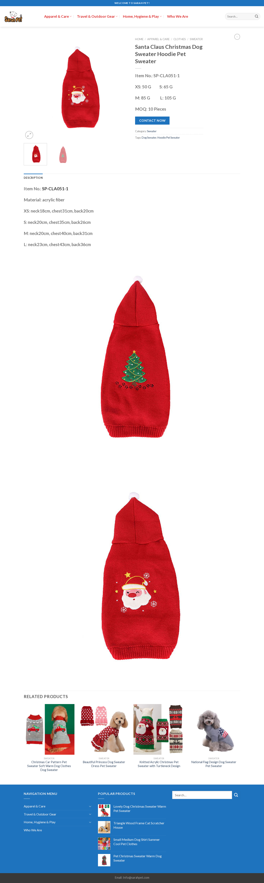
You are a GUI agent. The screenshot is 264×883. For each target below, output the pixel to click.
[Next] (121, 87)
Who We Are (177, 16)
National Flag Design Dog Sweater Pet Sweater (213, 764)
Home (139, 39)
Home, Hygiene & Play (141, 16)
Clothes (179, 39)
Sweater (196, 39)
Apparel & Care (56, 16)
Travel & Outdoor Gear (96, 16)
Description (33, 177)
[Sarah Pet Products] (20, 16)
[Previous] (31, 87)
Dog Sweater (149, 137)
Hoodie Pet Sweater (168, 137)
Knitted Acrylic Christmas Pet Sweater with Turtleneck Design (159, 764)
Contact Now (152, 120)
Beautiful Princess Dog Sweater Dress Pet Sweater (104, 764)
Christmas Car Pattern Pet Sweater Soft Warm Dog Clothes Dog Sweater (49, 765)
